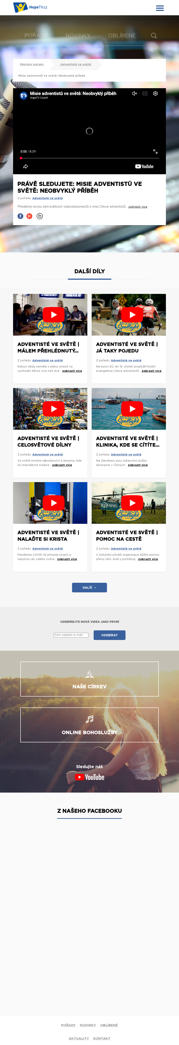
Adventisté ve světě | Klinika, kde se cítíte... (128, 441)
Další (87, 587)
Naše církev (89, 686)
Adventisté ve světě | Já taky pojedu (127, 347)
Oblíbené (122, 35)
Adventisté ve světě (76, 64)
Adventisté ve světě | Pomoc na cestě (127, 535)
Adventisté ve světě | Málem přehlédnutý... (48, 347)
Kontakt (101, 1038)
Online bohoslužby (89, 732)
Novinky (78, 35)
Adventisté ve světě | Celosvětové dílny (48, 441)
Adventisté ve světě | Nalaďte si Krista (48, 535)
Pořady (36, 35)
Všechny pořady (32, 64)
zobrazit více (72, 371)
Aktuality (79, 1038)
